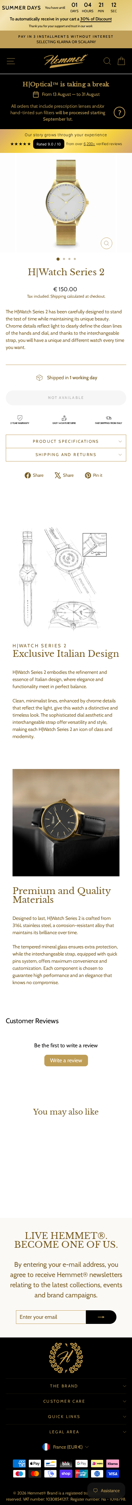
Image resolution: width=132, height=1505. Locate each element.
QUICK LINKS (64, 1416)
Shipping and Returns (66, 454)
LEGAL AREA (64, 1431)
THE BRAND (64, 1385)
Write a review (66, 1060)
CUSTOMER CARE (64, 1401)
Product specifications (66, 441)
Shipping (58, 296)
